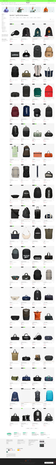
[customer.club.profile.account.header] (51, 2)
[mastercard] (10, 450)
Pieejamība (25, 462)
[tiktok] (43, 441)
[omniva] (20, 450)
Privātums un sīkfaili (28, 462)
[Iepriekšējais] (13, 1)
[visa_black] (9, 450)
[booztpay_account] (7, 452)
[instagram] (42, 441)
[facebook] (40, 441)
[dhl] (18, 450)
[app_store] (42, 446)
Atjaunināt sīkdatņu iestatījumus (32, 462)
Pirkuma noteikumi (21, 462)
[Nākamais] (42, 1)
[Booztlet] (28, 3)
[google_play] (42, 444)
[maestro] (12, 450)
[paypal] (7, 450)
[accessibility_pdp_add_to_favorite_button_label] (20, 39)
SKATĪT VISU (48, 437)
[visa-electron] (14, 450)
